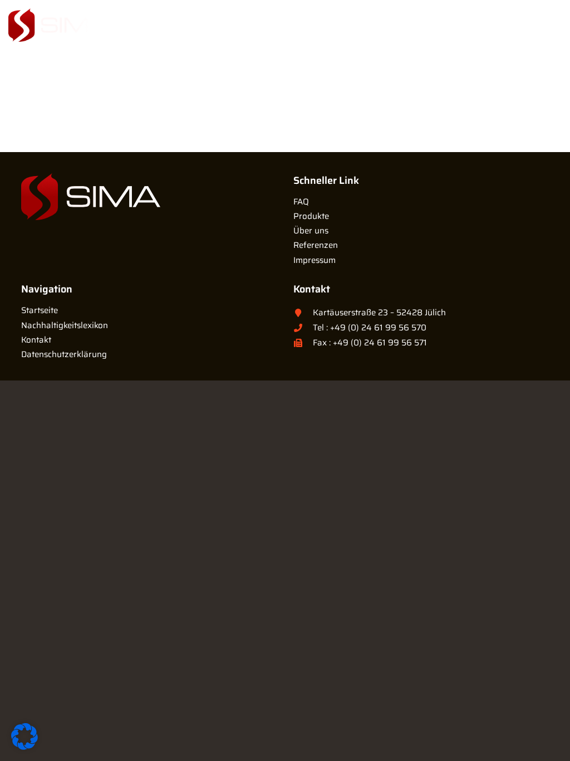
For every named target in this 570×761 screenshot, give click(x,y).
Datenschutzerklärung (64, 354)
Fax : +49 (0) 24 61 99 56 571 (370, 342)
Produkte (311, 216)
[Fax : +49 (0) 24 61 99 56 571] (303, 343)
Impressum (314, 260)
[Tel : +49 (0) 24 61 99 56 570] (303, 328)
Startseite (39, 310)
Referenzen (315, 245)
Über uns (310, 230)
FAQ (301, 201)
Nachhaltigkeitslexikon (64, 325)
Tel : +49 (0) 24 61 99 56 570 (369, 327)
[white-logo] (58, 25)
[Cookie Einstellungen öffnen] (24, 747)
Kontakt (36, 340)
